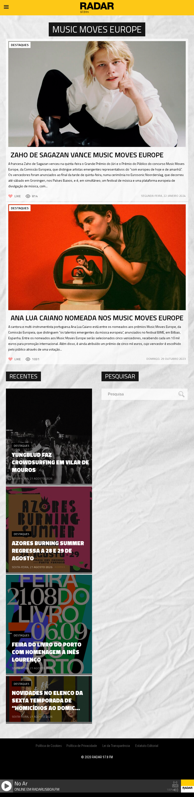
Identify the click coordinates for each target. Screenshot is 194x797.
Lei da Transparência (116, 746)
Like (17, 195)
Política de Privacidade (81, 746)
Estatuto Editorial (146, 746)
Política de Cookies (49, 746)
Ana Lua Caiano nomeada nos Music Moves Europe (97, 317)
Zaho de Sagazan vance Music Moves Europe (87, 154)
